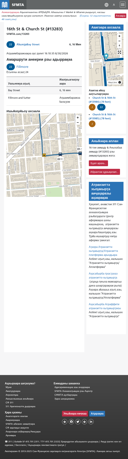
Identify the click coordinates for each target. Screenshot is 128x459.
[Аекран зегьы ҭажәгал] (119, 52)
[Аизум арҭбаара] (119, 36)
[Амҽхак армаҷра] (119, 40)
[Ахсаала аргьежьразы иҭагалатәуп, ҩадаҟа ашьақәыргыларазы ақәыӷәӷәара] (119, 45)
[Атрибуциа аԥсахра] (120, 82)
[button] (106, 4)
